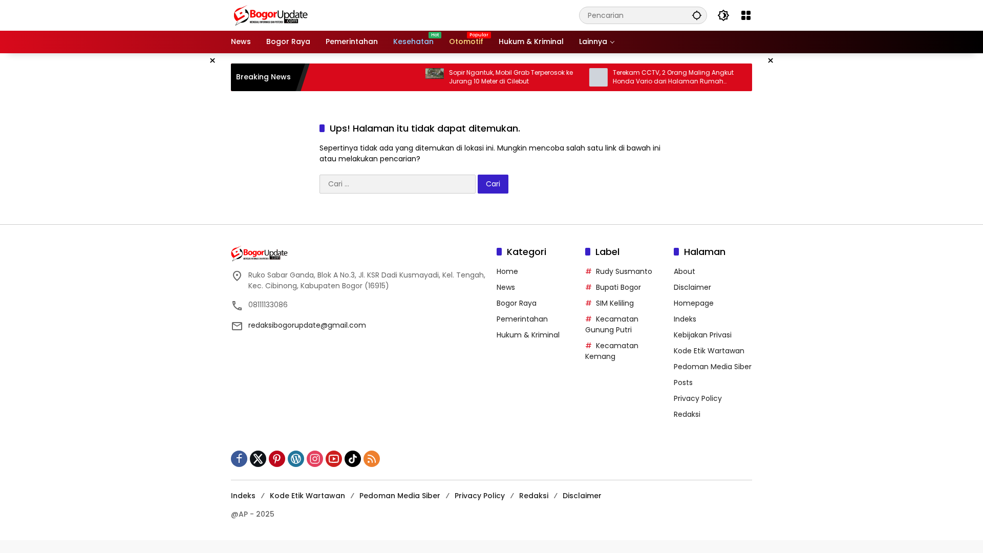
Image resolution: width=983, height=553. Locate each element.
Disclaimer (692, 287)
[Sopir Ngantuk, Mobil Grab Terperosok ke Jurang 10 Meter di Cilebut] (420, 77)
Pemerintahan (522, 319)
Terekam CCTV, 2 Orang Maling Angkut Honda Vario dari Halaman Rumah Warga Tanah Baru (658, 77)
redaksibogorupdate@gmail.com (307, 325)
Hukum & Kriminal (528, 335)
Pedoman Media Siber (713, 366)
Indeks (685, 319)
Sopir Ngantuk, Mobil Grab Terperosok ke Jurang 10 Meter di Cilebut (496, 77)
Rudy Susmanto (624, 271)
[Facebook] (239, 459)
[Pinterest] (277, 459)
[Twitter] (258, 459)
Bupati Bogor (618, 287)
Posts (683, 382)
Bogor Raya (517, 303)
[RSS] (372, 459)
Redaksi (687, 414)
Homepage (694, 303)
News (506, 287)
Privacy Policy (698, 398)
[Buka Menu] (746, 15)
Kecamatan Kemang (611, 351)
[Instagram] (315, 459)
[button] (697, 15)
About (684, 271)
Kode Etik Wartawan (709, 351)
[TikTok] (353, 459)
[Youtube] (334, 459)
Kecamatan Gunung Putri (611, 324)
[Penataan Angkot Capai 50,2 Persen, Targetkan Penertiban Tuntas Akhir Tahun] (747, 77)
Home (507, 271)
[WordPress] (296, 459)
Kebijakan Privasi (703, 335)
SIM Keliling (615, 303)
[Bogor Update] (320, 15)
